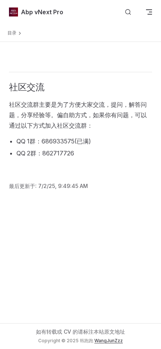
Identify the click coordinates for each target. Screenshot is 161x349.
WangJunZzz (108, 340)
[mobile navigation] (149, 12)
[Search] (128, 12)
